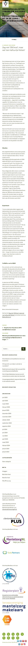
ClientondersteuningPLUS (9, 509)
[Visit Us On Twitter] (18, 642)
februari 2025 (6, 407)
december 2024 (6, 413)
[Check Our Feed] (22, 645)
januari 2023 (5, 451)
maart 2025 (5, 404)
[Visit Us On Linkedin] (19, 645)
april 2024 (5, 439)
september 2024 (7, 423)
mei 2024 (5, 436)
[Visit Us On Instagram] (24, 645)
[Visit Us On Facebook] (20, 642)
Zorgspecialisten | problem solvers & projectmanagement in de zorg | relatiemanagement (13, 16)
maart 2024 (5, 442)
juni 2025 (5, 397)
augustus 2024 (6, 426)
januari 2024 (5, 448)
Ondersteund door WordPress (9, 642)
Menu (14, 39)
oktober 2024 (6, 420)
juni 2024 (5, 432)
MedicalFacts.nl (6, 317)
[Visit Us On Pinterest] (23, 642)
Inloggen (4, 471)
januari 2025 (5, 410)
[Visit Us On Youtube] (25, 642)
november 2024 (6, 416)
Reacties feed (6, 477)
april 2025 (5, 400)
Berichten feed (6, 474)
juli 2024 (4, 429)
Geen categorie (6, 461)
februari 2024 (6, 445)
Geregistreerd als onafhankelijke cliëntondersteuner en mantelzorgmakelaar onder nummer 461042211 (12, 596)
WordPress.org (6, 481)
